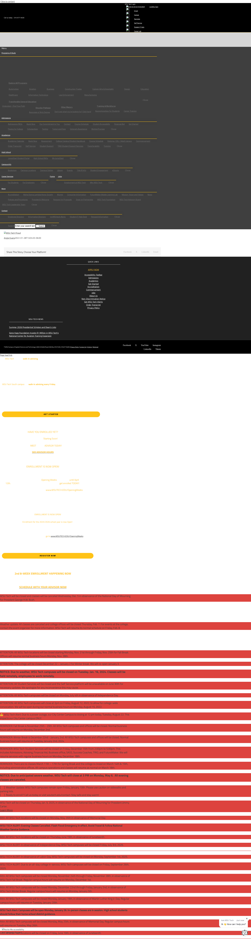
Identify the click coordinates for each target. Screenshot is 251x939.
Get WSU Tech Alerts (93, 301)
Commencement (93, 289)
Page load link (6, 355)
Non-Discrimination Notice (93, 298)
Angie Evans (9, 238)
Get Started (93, 283)
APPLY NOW (93, 269)
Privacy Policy (93, 307)
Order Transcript (93, 304)
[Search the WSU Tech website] (4, 221)
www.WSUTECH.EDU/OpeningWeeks (67, 536)
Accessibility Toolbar (93, 274)
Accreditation (93, 286)
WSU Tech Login (130, 4)
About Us (93, 295)
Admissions (93, 277)
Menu (4, 48)
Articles (89, 347)
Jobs (93, 292)
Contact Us (83, 347)
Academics (93, 280)
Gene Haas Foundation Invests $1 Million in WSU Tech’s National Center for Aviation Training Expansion (34, 334)
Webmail (95, 347)
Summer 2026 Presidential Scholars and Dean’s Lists (32, 327)
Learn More (6, 810)
